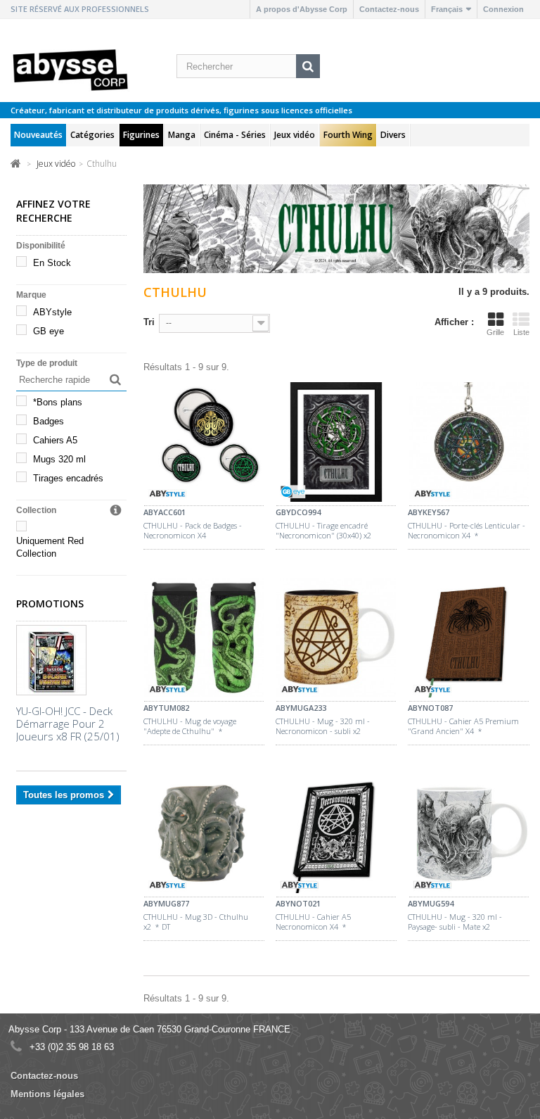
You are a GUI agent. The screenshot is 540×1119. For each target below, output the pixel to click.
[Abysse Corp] (71, 69)
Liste (521, 332)
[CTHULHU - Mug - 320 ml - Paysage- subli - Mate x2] (468, 835)
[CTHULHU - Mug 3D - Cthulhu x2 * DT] (203, 835)
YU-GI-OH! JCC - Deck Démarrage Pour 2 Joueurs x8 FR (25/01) (68, 723)
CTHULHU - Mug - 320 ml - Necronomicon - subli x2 (323, 726)
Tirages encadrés (68, 478)
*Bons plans (57, 402)
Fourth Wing (348, 135)
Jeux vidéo (294, 135)
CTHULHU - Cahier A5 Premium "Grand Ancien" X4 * (463, 726)
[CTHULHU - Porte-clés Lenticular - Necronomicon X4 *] (468, 444)
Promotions (50, 603)
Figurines (141, 135)
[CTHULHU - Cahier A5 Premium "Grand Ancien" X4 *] (468, 640)
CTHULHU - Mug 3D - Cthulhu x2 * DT (195, 922)
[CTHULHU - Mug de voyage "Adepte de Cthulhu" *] (203, 640)
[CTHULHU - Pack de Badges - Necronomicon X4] (203, 444)
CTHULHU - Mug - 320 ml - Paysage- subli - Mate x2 (455, 922)
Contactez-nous (389, 9)
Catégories (92, 135)
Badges (48, 421)
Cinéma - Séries (235, 135)
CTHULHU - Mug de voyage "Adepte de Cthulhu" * (189, 726)
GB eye (48, 331)
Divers (393, 135)
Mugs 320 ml (59, 459)
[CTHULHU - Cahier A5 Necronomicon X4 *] (336, 835)
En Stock (52, 263)
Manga (181, 135)
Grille (495, 332)
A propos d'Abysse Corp (301, 9)
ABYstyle (52, 312)
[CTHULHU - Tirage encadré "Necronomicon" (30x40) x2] (336, 444)
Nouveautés (38, 135)
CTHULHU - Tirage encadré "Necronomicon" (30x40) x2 (323, 530)
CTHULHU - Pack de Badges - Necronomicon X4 (192, 530)
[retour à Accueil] (16, 163)
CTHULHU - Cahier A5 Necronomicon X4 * (313, 922)
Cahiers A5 (55, 440)
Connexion (503, 9)
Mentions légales (47, 1094)
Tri (149, 322)
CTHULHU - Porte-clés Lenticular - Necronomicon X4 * (466, 530)
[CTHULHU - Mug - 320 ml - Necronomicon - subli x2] (336, 640)
